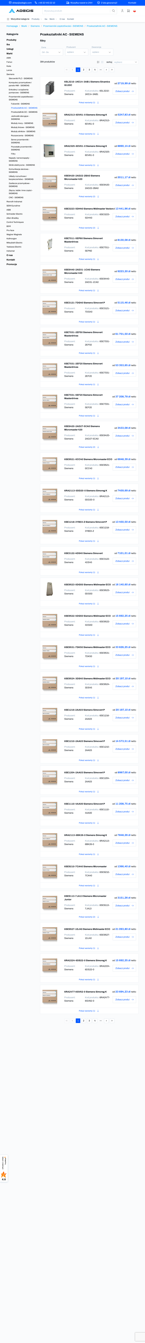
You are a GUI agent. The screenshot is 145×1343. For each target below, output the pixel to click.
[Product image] (49, 88)
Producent (71, 47)
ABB (9, 210)
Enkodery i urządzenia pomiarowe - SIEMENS (19, 91)
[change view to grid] (102, 62)
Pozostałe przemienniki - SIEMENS (22, 148)
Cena (43, 47)
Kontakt (132, 3)
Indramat (11, 251)
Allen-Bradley (13, 218)
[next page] (106, 69)
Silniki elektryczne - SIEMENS (22, 165)
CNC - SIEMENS (16, 197)
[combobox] (79, 10)
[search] (113, 10)
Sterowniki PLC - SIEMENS (21, 78)
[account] (122, 11)
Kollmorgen (12, 239)
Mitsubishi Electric (14, 243)
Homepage (12, 26)
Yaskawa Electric (14, 247)
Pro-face (10, 230)
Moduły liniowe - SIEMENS (22, 127)
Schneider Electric (15, 214)
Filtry (13, 154)
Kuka (9, 66)
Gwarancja (96, 47)
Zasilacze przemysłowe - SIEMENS (20, 184)
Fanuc (9, 62)
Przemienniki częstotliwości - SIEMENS (63, 26)
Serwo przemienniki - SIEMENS (20, 141)
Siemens (35, 26)
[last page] (112, 69)
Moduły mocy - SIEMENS (22, 123)
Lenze (9, 70)
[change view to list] (98, 62)
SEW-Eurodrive (13, 206)
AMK (9, 58)
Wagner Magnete (14, 234)
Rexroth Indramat (14, 202)
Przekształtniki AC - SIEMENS (24, 108)
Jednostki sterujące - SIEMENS (20, 117)
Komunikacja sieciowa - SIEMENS (19, 170)
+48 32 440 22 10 (46, 3)
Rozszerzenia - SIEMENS (22, 135)
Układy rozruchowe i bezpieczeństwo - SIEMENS (21, 177)
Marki (24, 26)
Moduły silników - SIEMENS (23, 131)
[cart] (129, 11)
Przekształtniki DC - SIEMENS (24, 112)
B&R (9, 226)
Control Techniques (15, 222)
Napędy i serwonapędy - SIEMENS (19, 159)
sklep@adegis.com (22, 3)
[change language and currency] (134, 10)
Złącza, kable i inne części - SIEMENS (21, 191)
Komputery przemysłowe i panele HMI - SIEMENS (20, 84)
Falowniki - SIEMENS (20, 104)
